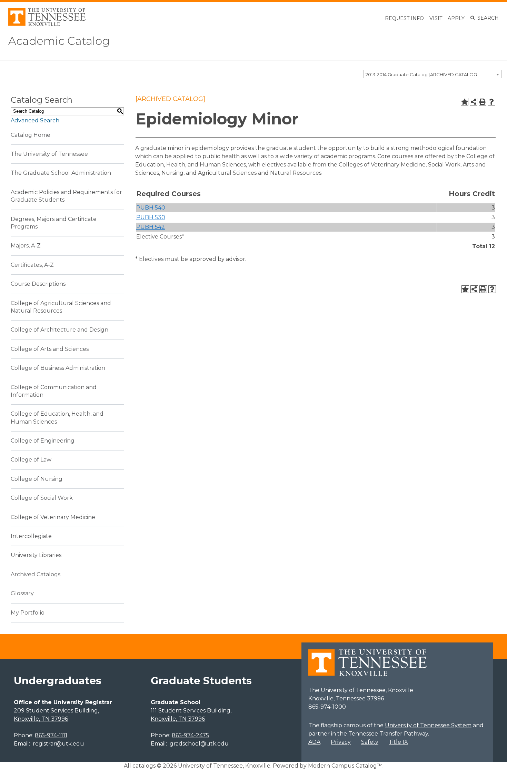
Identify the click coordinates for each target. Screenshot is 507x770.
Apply (456, 18)
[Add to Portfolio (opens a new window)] (464, 101)
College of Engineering (42, 440)
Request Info (404, 18)
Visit (435, 18)
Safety (369, 742)
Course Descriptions (38, 284)
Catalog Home (30, 135)
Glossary (22, 593)
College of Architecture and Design (59, 329)
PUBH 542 (150, 227)
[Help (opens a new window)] (491, 101)
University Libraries (36, 555)
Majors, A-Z (26, 245)
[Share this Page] (473, 101)
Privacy (341, 742)
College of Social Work (42, 498)
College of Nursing (36, 479)
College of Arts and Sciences (50, 349)
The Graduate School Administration (61, 173)
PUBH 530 (150, 217)
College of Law (31, 459)
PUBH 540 (150, 207)
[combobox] (432, 74)
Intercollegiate (31, 536)
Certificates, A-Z (32, 265)
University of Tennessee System (428, 725)
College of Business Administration (58, 368)
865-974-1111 (51, 735)
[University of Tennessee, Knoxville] (47, 24)
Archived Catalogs (35, 574)
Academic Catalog (59, 41)
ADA (314, 742)
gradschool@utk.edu (199, 743)
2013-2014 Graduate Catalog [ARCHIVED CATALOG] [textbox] (422, 74)
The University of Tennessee (49, 154)
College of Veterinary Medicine (53, 517)
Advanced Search (35, 120)
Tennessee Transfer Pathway (388, 733)
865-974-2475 (190, 735)
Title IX (398, 742)
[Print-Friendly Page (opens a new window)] (482, 101)
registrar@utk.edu (58, 743)
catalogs (144, 765)
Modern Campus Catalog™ (345, 765)
